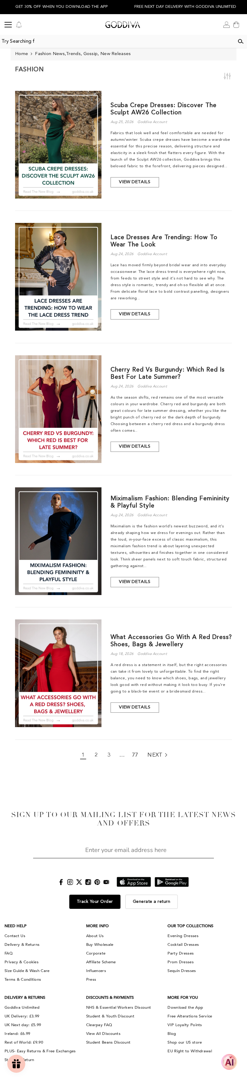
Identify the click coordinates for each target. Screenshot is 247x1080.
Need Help (16, 926)
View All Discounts (103, 1033)
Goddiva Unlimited (22, 1007)
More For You (182, 997)
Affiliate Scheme (101, 962)
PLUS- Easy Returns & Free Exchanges (40, 1051)
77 (135, 755)
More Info (97, 926)
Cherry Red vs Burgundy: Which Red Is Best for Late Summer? (168, 373)
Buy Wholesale (100, 944)
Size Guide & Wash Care (27, 971)
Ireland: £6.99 (17, 1033)
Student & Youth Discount (110, 1016)
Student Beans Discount (108, 1042)
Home (21, 54)
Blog (171, 1033)
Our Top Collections (190, 926)
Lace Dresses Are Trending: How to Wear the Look (164, 241)
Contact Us (15, 936)
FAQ (9, 953)
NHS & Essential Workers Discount (118, 1007)
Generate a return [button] (151, 901)
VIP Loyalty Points (184, 1025)
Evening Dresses (183, 936)
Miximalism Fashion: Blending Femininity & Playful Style (170, 502)
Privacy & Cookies (22, 962)
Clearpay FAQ (99, 1025)
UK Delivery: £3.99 (22, 1016)
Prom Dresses (180, 962)
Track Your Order (95, 901)
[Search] (240, 41)
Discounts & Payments (110, 997)
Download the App (185, 1007)
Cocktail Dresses (183, 944)
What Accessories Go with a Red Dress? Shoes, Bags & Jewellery (171, 641)
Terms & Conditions (23, 979)
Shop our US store (184, 1042)
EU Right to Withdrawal (189, 1051)
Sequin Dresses (181, 971)
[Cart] (236, 24)
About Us (95, 936)
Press (91, 979)
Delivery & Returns (22, 944)
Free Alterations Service (189, 1016)
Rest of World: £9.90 (24, 1042)
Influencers (96, 971)
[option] (62, 7)
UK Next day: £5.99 (23, 1025)
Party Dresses (180, 953)
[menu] (8, 24)
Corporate (96, 953)
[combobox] (117, 41)
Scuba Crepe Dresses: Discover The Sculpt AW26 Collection (164, 109)
